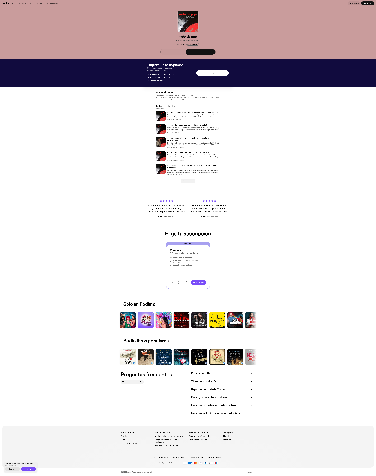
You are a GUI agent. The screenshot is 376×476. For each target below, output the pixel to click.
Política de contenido (179, 457)
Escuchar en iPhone (198, 432)
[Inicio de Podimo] (6, 3)
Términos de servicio (197, 457)
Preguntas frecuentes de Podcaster (167, 440)
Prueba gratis (367, 3)
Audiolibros (26, 3)
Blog (123, 439)
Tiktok (226, 436)
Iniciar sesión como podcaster (169, 436)
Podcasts (16, 3)
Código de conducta (161, 457)
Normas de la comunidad (167, 445)
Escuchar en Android (199, 436)
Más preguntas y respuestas (132, 382)
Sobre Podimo (38, 3)
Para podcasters (52, 3)
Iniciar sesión (354, 3)
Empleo (124, 436)
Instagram (228, 432)
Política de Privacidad (214, 457)
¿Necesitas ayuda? (130, 443)
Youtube (227, 439)
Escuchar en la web (198, 439)
